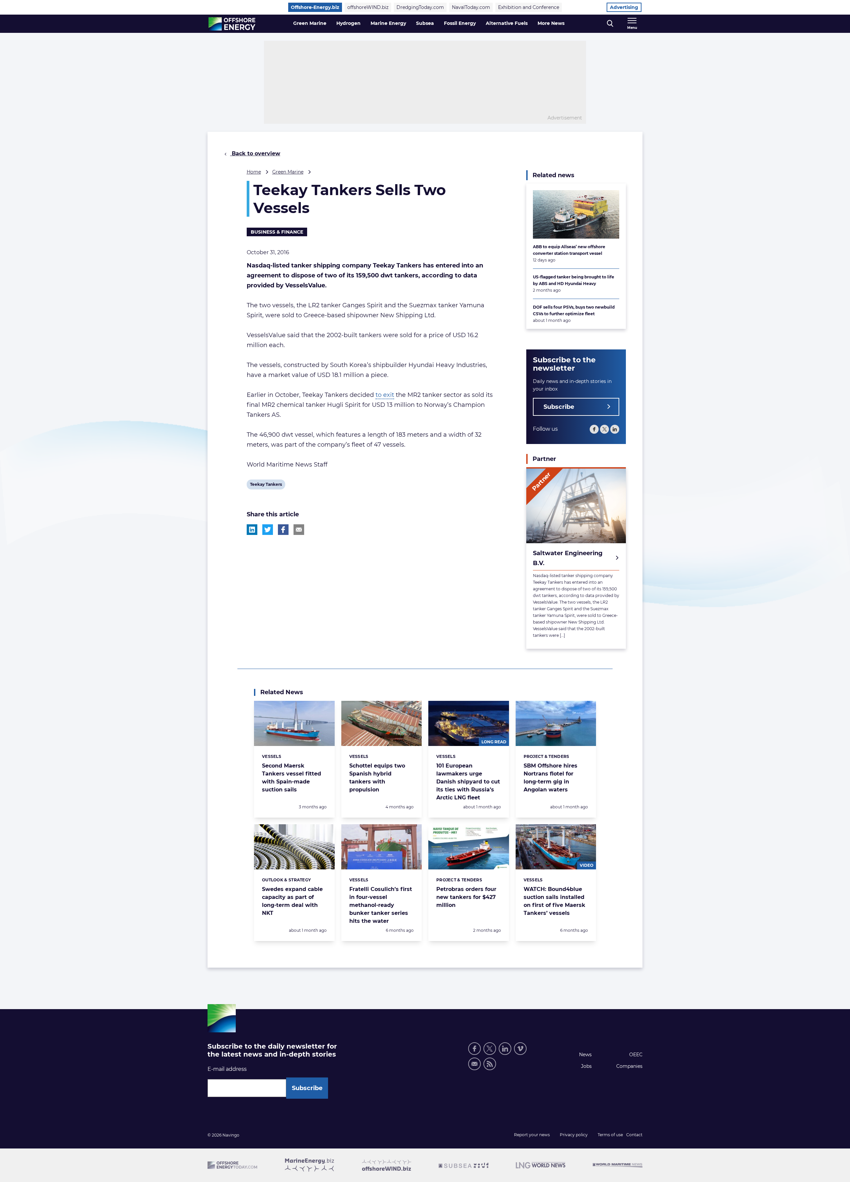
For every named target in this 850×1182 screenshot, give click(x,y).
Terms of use (610, 1134)
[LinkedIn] (614, 429)
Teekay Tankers (266, 485)
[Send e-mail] (474, 1064)
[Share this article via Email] (299, 529)
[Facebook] (594, 429)
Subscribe (559, 406)
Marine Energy (388, 23)
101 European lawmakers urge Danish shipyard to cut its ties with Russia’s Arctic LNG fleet (468, 782)
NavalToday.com (471, 7)
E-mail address (227, 1069)
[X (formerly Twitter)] (489, 1048)
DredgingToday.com (420, 7)
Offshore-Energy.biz (315, 7)
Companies (629, 1066)
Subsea (425, 23)
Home (254, 172)
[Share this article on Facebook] (283, 529)
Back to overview (255, 153)
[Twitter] (604, 429)
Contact (634, 1134)
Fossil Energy (460, 23)
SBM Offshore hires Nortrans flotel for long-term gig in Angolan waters (550, 778)
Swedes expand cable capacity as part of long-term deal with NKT (292, 901)
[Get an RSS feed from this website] (489, 1064)
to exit (385, 395)
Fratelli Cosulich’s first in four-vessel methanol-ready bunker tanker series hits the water (380, 905)
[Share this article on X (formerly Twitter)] (267, 529)
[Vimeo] (520, 1048)
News (585, 1055)
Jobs (586, 1066)
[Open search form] (610, 24)
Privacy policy (574, 1134)
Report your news (532, 1134)
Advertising (624, 7)
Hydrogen (348, 23)
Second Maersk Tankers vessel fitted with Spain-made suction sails (291, 778)
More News (551, 23)
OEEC (635, 1055)
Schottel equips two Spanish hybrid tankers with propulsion (377, 778)
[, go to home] (232, 24)
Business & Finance (277, 232)
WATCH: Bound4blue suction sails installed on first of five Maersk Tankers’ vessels (554, 901)
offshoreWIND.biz (367, 7)
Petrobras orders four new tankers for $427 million (466, 897)
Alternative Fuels (507, 23)
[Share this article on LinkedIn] (252, 529)
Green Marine (309, 23)
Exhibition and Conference (528, 7)
